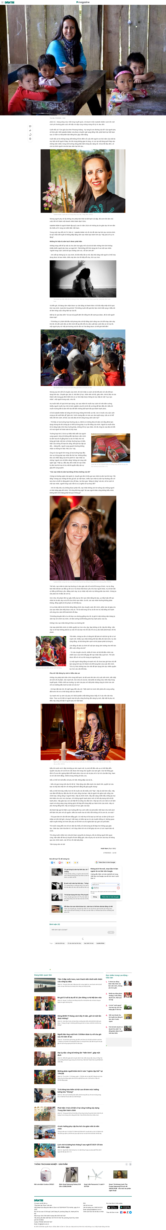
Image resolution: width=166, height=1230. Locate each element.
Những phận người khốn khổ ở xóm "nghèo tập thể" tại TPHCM (80, 1072)
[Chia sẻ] (30, 130)
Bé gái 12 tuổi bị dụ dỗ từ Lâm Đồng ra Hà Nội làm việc (80, 998)
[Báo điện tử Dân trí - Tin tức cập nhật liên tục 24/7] (9, 2)
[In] (30, 139)
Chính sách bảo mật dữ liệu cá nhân (93, 1211)
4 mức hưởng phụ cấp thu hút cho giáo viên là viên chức (78, 1127)
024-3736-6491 (45, 1215)
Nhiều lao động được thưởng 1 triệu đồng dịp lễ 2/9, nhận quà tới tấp (115, 997)
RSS (84, 1203)
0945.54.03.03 (98, 1207)
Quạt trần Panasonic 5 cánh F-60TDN (94, 1185)
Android (125, 1207)
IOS (112, 1207)
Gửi (111, 932)
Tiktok (127, 1212)
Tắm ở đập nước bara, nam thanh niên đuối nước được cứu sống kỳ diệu (80, 980)
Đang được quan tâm (43, 975)
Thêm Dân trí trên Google (106, 862)
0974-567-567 (48, 1222)
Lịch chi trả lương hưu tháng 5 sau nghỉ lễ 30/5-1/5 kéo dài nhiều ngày (80, 1146)
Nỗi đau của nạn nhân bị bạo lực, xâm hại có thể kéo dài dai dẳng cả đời (88, 906)
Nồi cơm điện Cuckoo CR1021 (44, 1184)
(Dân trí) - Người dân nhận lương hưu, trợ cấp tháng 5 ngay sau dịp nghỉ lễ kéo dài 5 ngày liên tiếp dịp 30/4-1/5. (79, 1151)
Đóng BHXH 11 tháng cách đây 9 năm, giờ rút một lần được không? (79, 1017)
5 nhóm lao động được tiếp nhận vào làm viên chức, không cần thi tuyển (115, 985)
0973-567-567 (61, 1215)
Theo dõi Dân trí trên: (112, 1212)
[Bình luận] (30, 126)
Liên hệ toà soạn (88, 1205)
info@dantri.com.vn (43, 1224)
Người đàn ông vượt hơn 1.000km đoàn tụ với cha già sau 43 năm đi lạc (79, 1035)
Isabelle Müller (100, 943)
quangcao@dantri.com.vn (94, 1209)
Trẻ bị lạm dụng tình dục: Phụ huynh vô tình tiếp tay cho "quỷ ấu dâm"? (88, 895)
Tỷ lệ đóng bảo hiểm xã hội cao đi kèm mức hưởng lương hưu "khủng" (78, 1090)
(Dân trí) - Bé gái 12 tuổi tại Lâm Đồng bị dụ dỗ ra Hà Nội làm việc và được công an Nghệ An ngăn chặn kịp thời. (79, 1001)
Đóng (95, 897)
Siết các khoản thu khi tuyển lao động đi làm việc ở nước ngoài (116, 1018)
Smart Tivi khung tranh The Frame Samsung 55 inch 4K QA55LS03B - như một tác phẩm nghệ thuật (120, 1187)
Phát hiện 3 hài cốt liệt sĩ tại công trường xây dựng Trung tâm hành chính (78, 1109)
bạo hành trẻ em (88, 943)
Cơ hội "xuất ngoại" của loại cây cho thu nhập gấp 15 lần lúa (115, 1007)
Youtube (124, 1212)
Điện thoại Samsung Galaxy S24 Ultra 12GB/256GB (70, 1185)
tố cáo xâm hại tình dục (74, 943)
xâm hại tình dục (60, 943)
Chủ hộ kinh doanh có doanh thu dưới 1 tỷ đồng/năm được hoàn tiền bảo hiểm (116, 1030)
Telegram (130, 1212)
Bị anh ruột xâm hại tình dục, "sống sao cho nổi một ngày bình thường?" (88, 883)
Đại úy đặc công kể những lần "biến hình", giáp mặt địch (79, 1054)
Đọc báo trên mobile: (114, 1203)
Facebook (121, 1212)
